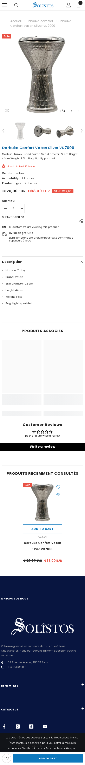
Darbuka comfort (40, 21)
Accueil (16, 21)
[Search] (16, 5)
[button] (71, 111)
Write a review (42, 446)
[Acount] (68, 5)
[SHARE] (80, 221)
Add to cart (48, 758)
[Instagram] (17, 726)
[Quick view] (58, 494)
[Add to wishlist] (58, 487)
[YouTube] (45, 726)
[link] (6, 758)
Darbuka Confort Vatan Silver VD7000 (42, 546)
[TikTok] (31, 726)
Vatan (20, 173)
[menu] (4, 5)
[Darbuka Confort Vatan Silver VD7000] (42, 502)
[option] (42, 74)
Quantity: (8, 201)
